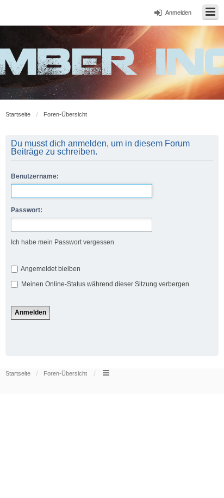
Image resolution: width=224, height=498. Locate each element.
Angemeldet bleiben (50, 269)
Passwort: (26, 210)
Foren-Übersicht (65, 114)
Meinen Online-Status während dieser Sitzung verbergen (104, 284)
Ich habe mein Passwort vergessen (62, 242)
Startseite (17, 114)
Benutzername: (35, 176)
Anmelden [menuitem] (178, 12)
